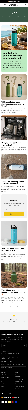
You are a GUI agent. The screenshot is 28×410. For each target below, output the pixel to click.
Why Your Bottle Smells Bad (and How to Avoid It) (12, 249)
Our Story (3, 381)
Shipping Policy (19, 379)
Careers (3, 388)
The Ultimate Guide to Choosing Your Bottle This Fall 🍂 (13, 292)
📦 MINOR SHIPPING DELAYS (14, 1)
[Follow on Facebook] (2, 394)
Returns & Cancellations (18, 375)
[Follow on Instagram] (10, 394)
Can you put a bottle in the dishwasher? (11, 144)
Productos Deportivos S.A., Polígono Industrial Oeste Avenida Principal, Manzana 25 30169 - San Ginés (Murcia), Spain (13, 366)
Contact (3, 383)
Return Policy (18, 381)
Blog (2, 386)
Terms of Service (19, 386)
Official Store (4, 374)
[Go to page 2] (17, 306)
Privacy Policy (18, 383)
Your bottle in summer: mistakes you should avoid (12, 56)
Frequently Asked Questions (5, 378)
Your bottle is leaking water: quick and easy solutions (12, 183)
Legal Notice (18, 388)
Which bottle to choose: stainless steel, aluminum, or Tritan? (12, 104)
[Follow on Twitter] (6, 394)
